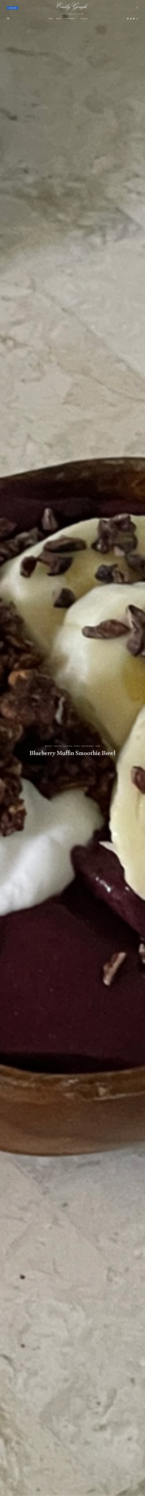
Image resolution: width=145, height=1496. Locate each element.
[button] (137, 19)
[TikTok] (131, 19)
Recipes (77, 746)
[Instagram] (128, 19)
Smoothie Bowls (87, 746)
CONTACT (84, 19)
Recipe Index (70, 19)
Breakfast (48, 746)
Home (50, 19)
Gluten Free (67, 746)
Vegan (97, 746)
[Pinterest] (134, 19)
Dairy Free (58, 746)
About (58, 19)
